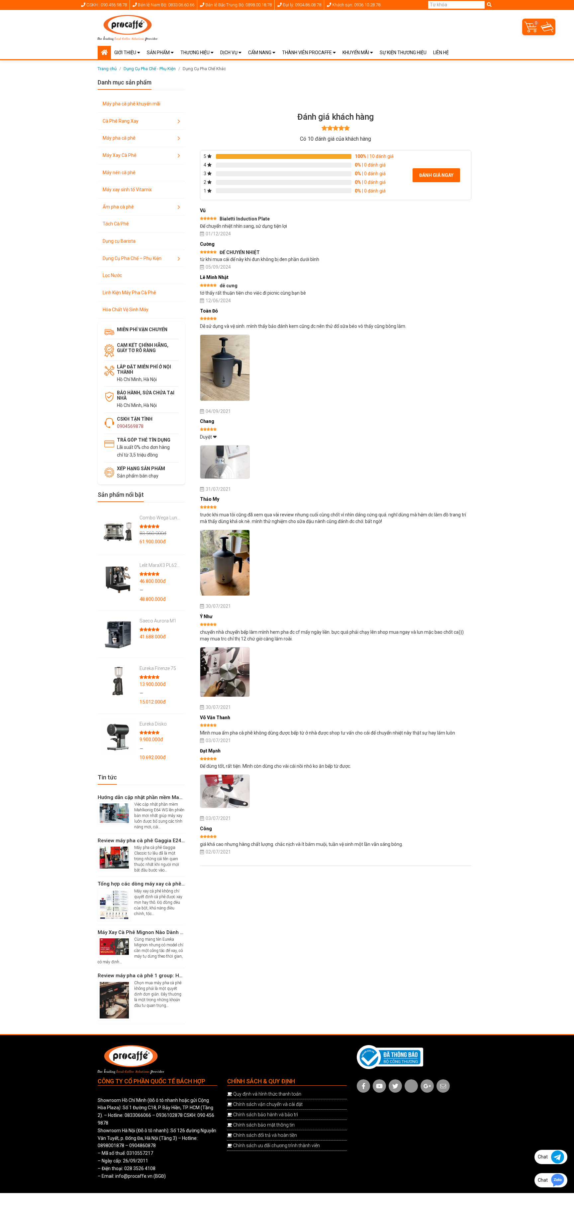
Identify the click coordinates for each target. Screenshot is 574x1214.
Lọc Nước (112, 275)
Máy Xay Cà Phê (120, 155)
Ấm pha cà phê (118, 206)
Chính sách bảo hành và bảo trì (265, 1114)
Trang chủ (107, 68)
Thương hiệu (195, 52)
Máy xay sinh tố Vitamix (127, 189)
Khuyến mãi (356, 52)
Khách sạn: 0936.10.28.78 (355, 4)
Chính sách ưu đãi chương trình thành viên (276, 1145)
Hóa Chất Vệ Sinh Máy (125, 309)
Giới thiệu (125, 52)
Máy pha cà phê (119, 138)
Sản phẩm (159, 52)
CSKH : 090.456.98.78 (106, 4)
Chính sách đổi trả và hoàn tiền (265, 1135)
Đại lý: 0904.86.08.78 (301, 4)
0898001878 (111, 1145)
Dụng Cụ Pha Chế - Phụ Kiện (150, 68)
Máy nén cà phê (119, 172)
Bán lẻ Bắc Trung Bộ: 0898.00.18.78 (238, 4)
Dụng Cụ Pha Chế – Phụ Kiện (132, 258)
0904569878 (130, 426)
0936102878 (169, 1115)
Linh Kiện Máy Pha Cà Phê (129, 292)
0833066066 (138, 1115)
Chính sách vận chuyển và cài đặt (268, 1104)
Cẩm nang (260, 52)
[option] (331, 88)
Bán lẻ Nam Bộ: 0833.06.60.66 (165, 4)
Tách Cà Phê (116, 223)
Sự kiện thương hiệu (403, 52)
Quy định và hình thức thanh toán (267, 1094)
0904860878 (142, 1145)
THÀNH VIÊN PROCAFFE (307, 52)
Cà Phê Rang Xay (121, 121)
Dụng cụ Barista (119, 241)
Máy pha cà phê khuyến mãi (131, 103)
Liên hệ (441, 52)
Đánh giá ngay (436, 175)
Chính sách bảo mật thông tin (264, 1125)
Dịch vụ (229, 52)
